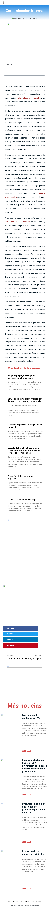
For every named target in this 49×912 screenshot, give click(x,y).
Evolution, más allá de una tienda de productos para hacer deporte (34, 808)
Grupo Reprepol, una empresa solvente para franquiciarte (21, 376)
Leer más (26, 751)
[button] (40, 2)
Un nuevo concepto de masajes (22, 499)
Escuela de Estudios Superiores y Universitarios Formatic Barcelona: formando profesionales (24, 450)
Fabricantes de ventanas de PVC (31, 716)
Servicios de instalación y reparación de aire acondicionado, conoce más (25, 400)
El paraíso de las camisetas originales (33, 852)
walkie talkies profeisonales (28, 98)
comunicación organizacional (17, 222)
